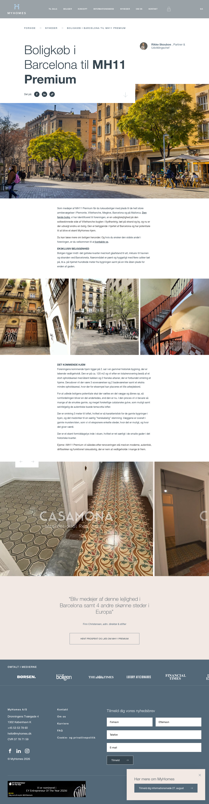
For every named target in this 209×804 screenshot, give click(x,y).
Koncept (82, 9)
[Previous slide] (21, 461)
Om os (139, 9)
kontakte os (101, 241)
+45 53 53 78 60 (18, 727)
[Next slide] (33, 461)
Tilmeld (115, 760)
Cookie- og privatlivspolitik (76, 737)
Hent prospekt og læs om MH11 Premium (104, 638)
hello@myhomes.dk (19, 733)
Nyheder (125, 9)
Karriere (63, 723)
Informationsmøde (103, 9)
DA (201, 9)
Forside (30, 28)
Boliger (67, 9)
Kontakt (153, 9)
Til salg (53, 9)
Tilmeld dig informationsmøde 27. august (161, 788)
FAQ (60, 730)
